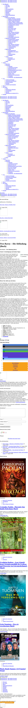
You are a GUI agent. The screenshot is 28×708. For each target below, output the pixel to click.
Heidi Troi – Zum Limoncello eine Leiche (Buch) (13, 447)
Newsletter (2, 192)
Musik (6, 61)
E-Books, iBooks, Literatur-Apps (15, 22)
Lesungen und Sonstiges (10, 84)
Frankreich (15, 364)
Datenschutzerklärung (10, 15)
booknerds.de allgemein (10, 89)
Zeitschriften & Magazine (13, 37)
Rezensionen (5, 16)
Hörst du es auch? (12, 72)
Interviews (7, 63)
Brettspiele (10, 57)
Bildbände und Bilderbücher (14, 20)
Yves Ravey (15, 370)
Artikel (4, 62)
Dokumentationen (12, 50)
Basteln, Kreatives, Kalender (14, 18)
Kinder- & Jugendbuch (13, 40)
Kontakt (4, 94)
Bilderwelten (8, 49)
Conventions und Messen (10, 81)
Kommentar (3, 408)
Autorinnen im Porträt (13, 67)
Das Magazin (5, 4)
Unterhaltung (11, 35)
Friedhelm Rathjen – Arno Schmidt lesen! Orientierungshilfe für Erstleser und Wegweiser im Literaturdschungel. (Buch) (13, 565)
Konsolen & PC (11, 59)
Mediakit (7, 12)
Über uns (7, 5)
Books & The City (12, 68)
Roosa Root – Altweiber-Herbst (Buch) (6, 217)
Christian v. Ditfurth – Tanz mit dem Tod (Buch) (8, 237)
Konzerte (7, 83)
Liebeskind (15, 366)
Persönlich (10, 76)
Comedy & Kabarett (9, 79)
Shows (9, 52)
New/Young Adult (12, 28)
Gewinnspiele (8, 90)
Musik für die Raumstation (14, 74)
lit (3, 502)
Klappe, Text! (11, 73)
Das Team (7, 6)
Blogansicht (8, 11)
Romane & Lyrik (11, 29)
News (6, 88)
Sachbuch (10, 31)
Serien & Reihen (11, 54)
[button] (4, 345)
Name (1, 419)
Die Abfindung (15, 363)
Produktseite (5, 336)
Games (6, 56)
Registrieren (5, 691)
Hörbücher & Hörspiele (10, 38)
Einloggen (5, 689)
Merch (4, 85)
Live (4, 78)
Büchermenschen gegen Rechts (15, 70)
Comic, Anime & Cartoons (14, 21)
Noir (15, 368)
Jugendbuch (10, 26)
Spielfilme (10, 55)
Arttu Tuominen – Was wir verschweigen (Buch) (9, 625)
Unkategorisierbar (12, 34)
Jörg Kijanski (3, 381)
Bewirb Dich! (8, 10)
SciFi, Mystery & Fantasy (13, 32)
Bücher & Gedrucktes (10, 17)
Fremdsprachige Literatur (13, 24)
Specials (7, 92)
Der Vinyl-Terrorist (12, 71)
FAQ (6, 7)
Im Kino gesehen (9, 82)
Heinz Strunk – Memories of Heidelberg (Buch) (7, 204)
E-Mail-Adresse (4, 421)
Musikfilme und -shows (13, 51)
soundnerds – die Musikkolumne (15, 77)
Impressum (7, 13)
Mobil (9, 60)
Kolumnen (7, 65)
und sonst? (5, 87)
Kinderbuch (10, 27)
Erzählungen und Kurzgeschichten (15, 23)
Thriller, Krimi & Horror (13, 33)
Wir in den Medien (9, 9)
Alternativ (10, 66)
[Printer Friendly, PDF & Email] (3, 433)
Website (1, 424)
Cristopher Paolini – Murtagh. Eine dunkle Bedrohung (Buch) (12, 508)
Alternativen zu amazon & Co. (12, 93)
